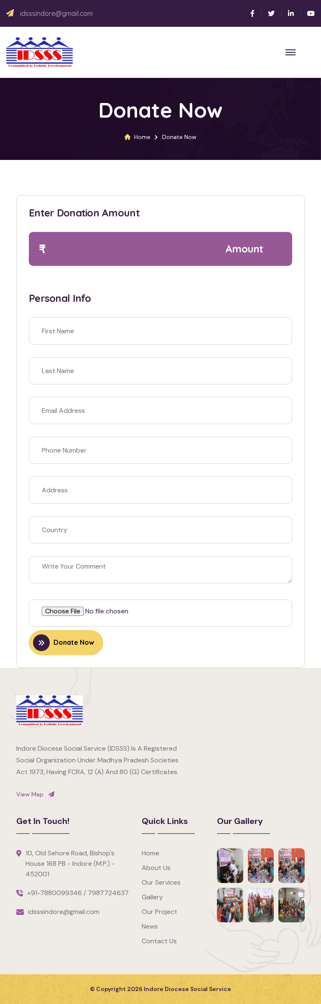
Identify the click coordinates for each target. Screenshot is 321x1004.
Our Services (161, 882)
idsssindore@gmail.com (56, 14)
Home (142, 137)
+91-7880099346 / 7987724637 (78, 892)
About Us (156, 867)
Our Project (159, 911)
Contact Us (159, 941)
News (150, 926)
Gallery (152, 897)
